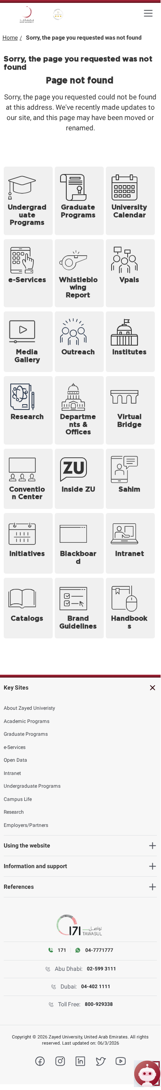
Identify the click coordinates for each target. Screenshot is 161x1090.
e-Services (15, 747)
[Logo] (27, 14)
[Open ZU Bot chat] (147, 1073)
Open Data (15, 760)
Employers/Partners (26, 825)
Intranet (12, 773)
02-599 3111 (101, 969)
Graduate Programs (26, 734)
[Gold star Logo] (58, 14)
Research (14, 812)
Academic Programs (26, 721)
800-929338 (99, 1004)
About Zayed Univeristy (29, 708)
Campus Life (18, 799)
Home (10, 37)
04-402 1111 (95, 986)
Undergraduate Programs (32, 786)
